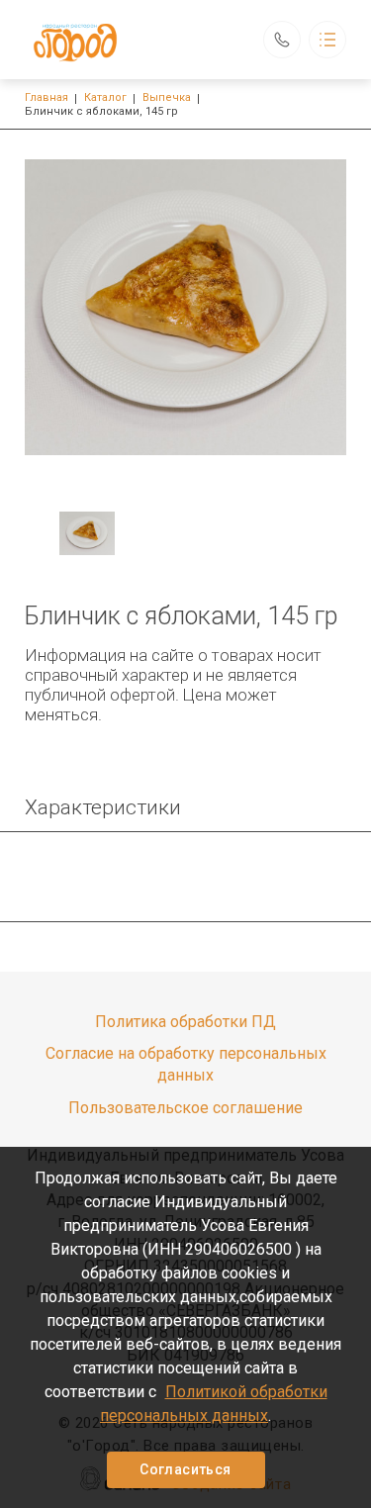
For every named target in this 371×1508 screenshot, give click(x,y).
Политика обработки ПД (185, 1021)
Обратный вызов (282, 39)
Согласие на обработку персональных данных (186, 1064)
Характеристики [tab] (103, 807)
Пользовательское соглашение (185, 1107)
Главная (46, 97)
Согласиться (185, 1469)
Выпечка (166, 97)
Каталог (105, 97)
